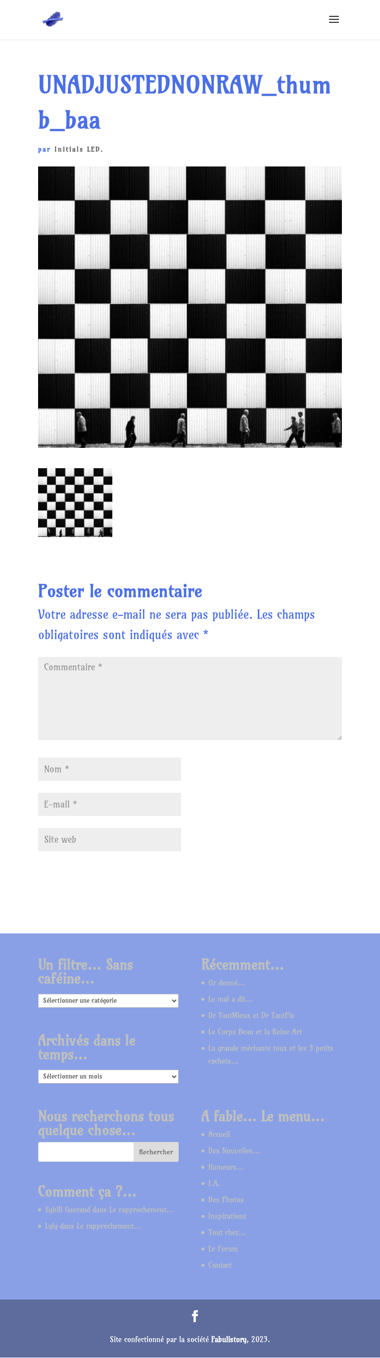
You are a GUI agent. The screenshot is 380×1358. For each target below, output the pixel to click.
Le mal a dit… (230, 999)
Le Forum (223, 1248)
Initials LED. (79, 149)
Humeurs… (226, 1167)
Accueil (219, 1134)
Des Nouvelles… (234, 1150)
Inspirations (227, 1216)
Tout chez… (227, 1232)
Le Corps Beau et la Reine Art (255, 1031)
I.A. (214, 1183)
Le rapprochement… (141, 1209)
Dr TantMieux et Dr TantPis (251, 1015)
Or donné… (226, 982)
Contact (220, 1265)
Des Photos (226, 1199)
